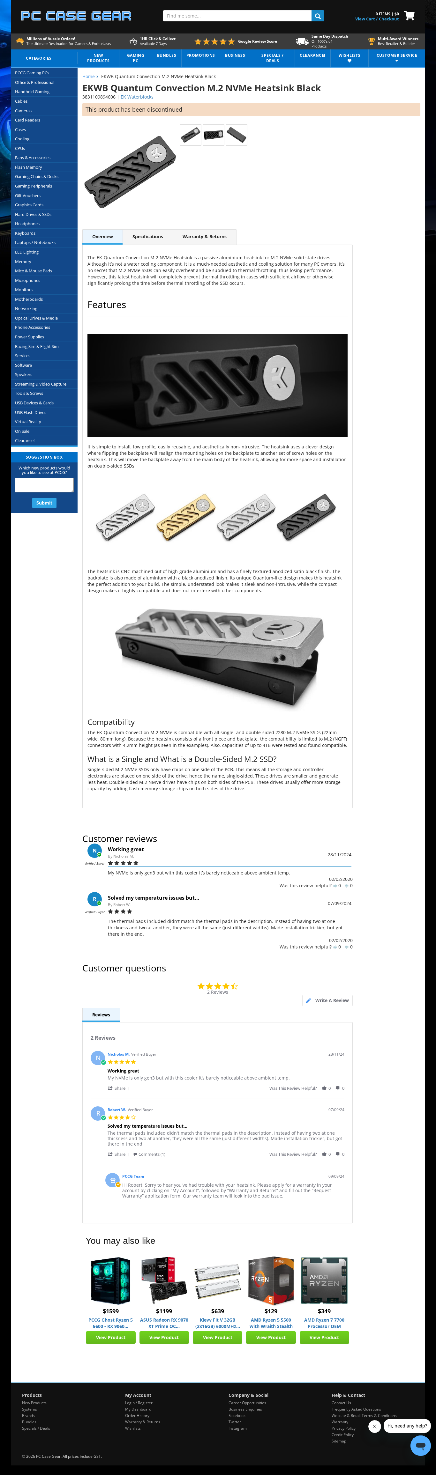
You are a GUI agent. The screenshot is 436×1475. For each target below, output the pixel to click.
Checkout (389, 19)
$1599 (111, 1311)
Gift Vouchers (28, 195)
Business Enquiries (245, 1409)
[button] (120, 1088)
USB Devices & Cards (34, 403)
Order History (137, 1415)
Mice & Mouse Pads (33, 271)
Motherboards (29, 299)
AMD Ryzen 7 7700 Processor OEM (324, 1323)
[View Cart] (408, 15)
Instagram (238, 1428)
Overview (102, 236)
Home (88, 76)
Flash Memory (28, 167)
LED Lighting (27, 252)
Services (22, 355)
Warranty (340, 1422)
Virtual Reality (28, 421)
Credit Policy (343, 1434)
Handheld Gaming (32, 91)
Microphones (27, 280)
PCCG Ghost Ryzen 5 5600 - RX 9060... (110, 1323)
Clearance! (24, 440)
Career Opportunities (247, 1402)
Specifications (147, 236)
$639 (217, 1311)
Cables (21, 101)
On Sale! (22, 431)
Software (23, 365)
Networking (26, 308)
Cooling (22, 139)
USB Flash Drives (30, 412)
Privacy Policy (344, 1428)
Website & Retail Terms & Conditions (364, 1415)
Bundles (29, 1422)
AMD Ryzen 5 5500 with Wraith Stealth (271, 1323)
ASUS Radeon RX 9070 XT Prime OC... (164, 1323)
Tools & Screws (29, 393)
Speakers (23, 374)
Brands (28, 1415)
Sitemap (339, 1441)
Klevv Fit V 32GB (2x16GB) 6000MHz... (217, 1323)
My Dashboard (138, 1409)
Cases (20, 129)
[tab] (327, 1000)
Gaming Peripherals (33, 186)
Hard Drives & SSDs (33, 214)
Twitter (235, 1422)
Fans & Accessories (32, 157)
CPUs (20, 148)
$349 (324, 1311)
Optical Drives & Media (36, 318)
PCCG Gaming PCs (32, 73)
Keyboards (25, 233)
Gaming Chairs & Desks (36, 176)
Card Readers (27, 120)
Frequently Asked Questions (356, 1409)
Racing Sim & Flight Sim (37, 346)
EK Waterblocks (137, 97)
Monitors (24, 289)
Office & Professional (34, 82)
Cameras (23, 111)
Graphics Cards (29, 205)
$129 (271, 1311)
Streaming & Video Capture (40, 384)
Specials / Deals (36, 1428)
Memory (23, 261)
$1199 (164, 1311)
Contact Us (341, 1402)
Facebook (237, 1415)
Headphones (27, 223)
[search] (318, 15)
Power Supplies (29, 337)
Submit (44, 503)
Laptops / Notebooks (35, 242)
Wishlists (133, 1428)
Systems (29, 1409)
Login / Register (139, 1402)
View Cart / (366, 19)
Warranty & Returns (205, 236)
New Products (34, 1402)
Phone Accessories (32, 327)
